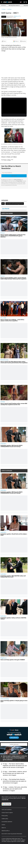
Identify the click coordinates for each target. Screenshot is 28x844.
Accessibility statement (7, 821)
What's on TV (17, 16)
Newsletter (24, 41)
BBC (3, 203)
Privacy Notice (19, 181)
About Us (4, 827)
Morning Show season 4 (14, 5)
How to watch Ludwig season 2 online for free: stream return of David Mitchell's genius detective (15, 757)
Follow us (16, 41)
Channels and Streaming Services (14, 203)
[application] (14, 106)
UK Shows (9, 9)
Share (5, 41)
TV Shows (4, 9)
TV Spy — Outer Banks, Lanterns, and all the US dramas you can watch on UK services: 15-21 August (15, 773)
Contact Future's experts (7, 812)
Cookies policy (5, 818)
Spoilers (4, 16)
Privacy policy (5, 815)
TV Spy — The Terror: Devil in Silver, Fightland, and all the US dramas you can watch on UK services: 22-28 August (15, 765)
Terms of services (17, 179)
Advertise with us (6, 830)
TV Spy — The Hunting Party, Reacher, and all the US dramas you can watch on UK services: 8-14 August (14, 781)
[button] (2, 2)
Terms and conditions (7, 809)
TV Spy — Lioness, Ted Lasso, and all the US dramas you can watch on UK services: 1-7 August (15, 788)
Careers (3, 824)
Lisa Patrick (10, 16)
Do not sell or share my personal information (12, 833)
